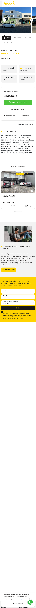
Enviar (18, 308)
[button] (31, 20)
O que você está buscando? (10, 301)
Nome (4, 290)
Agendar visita (19, 109)
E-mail (5, 295)
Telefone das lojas (10, 115)
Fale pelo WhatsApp (19, 102)
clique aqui (23, 599)
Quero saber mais (27, 115)
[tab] (6, 38)
